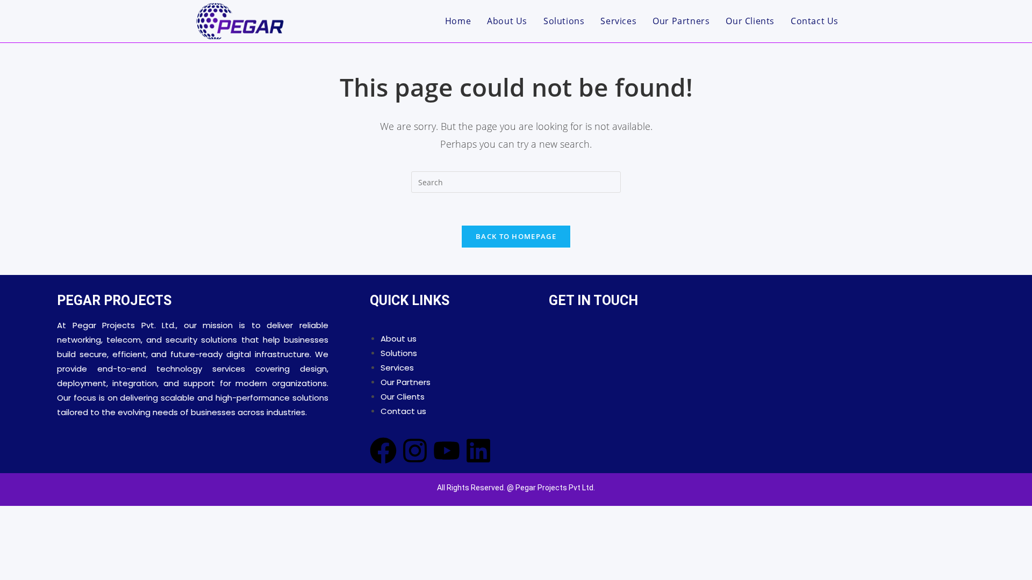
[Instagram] (415, 450)
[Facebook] (383, 450)
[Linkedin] (478, 450)
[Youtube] (446, 450)
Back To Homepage (516, 236)
